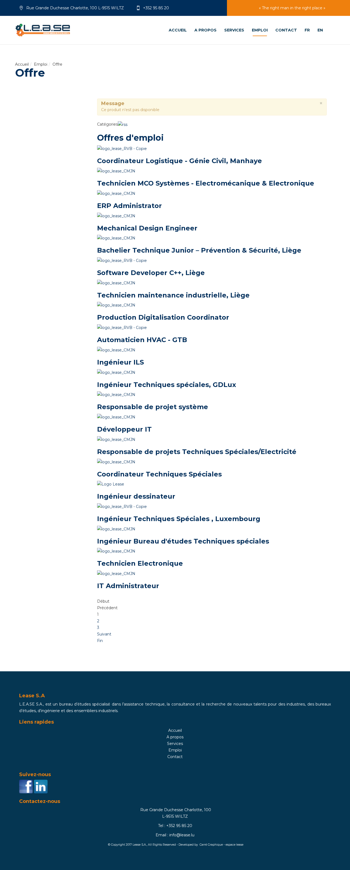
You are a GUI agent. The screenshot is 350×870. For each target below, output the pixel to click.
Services (234, 30)
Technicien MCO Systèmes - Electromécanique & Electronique (205, 183)
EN (320, 30)
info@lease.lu (181, 835)
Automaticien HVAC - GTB (142, 340)
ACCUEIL (178, 30)
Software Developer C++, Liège (151, 273)
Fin (100, 640)
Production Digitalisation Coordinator (163, 317)
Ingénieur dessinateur (136, 496)
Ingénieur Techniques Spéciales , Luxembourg (178, 519)
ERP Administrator (129, 206)
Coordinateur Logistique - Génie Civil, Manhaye (179, 161)
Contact (286, 30)
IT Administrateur (128, 586)
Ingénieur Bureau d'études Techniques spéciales (183, 541)
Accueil (22, 64)
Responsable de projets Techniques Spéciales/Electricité (196, 452)
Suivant (104, 634)
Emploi (260, 30)
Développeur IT (124, 429)
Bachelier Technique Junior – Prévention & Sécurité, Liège (199, 250)
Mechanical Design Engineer (147, 228)
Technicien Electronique (140, 563)
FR (307, 30)
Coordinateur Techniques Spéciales (159, 474)
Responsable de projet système (152, 407)
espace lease (234, 844)
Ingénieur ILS (120, 362)
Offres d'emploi (130, 138)
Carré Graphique (211, 844)
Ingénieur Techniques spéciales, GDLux (166, 385)
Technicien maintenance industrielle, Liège (173, 295)
